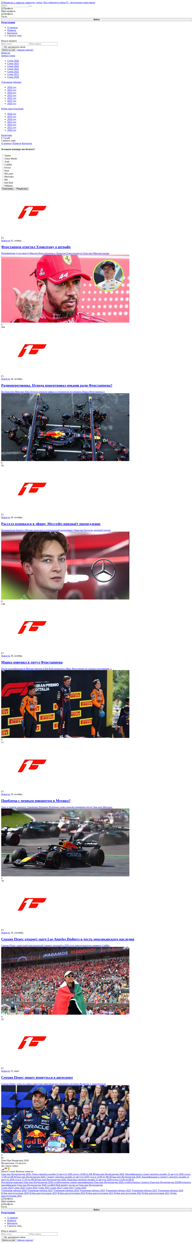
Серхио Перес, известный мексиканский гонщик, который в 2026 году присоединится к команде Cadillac (67, 942)
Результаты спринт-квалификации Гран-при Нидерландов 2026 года (93, 1182)
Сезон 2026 (7, 1187)
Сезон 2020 (80, 1187)
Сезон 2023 (43, 1187)
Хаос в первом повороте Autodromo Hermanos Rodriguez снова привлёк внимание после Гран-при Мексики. (57, 803)
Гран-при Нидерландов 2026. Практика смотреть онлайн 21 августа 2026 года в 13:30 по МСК (85, 1179)
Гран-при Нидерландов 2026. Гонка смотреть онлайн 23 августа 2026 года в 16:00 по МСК (48, 1174)
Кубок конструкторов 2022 (128, 1193)
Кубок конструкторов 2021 (156, 1193)
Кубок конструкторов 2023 (99, 1193)
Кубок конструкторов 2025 (43, 1193)
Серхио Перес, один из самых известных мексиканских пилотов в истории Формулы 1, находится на (53, 1080)
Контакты (12, 33)
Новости (5, 240)
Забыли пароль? (25, 50)
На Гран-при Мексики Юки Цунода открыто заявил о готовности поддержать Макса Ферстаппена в (56, 388)
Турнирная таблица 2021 (144, 1190)
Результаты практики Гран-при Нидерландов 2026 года (29, 1182)
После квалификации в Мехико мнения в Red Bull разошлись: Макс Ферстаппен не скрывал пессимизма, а (56, 665)
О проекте (12, 27)
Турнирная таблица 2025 (40, 1190)
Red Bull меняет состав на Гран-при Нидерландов (77, 1185)
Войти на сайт (8, 50)
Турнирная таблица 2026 (14, 1190)
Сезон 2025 (19, 1187)
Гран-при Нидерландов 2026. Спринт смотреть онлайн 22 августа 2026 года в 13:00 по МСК (63, 1177)
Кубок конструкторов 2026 (15, 1193)
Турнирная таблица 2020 (170, 1190)
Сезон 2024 (31, 1187)
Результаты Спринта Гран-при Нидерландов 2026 (153, 1182)
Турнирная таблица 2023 (92, 1190)
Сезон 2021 (68, 1187)
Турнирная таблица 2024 (66, 1190)
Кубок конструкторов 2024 (71, 1193)
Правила (11, 30)
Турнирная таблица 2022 (118, 1190)
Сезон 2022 (56, 1187)
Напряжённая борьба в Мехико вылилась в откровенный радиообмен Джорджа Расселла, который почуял (56, 526)
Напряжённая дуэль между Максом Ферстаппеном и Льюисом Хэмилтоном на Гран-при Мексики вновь (55, 250)
